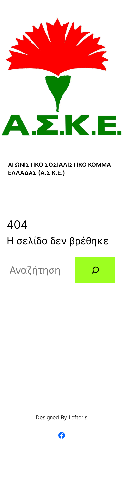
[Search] (95, 270)
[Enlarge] (114, 26)
